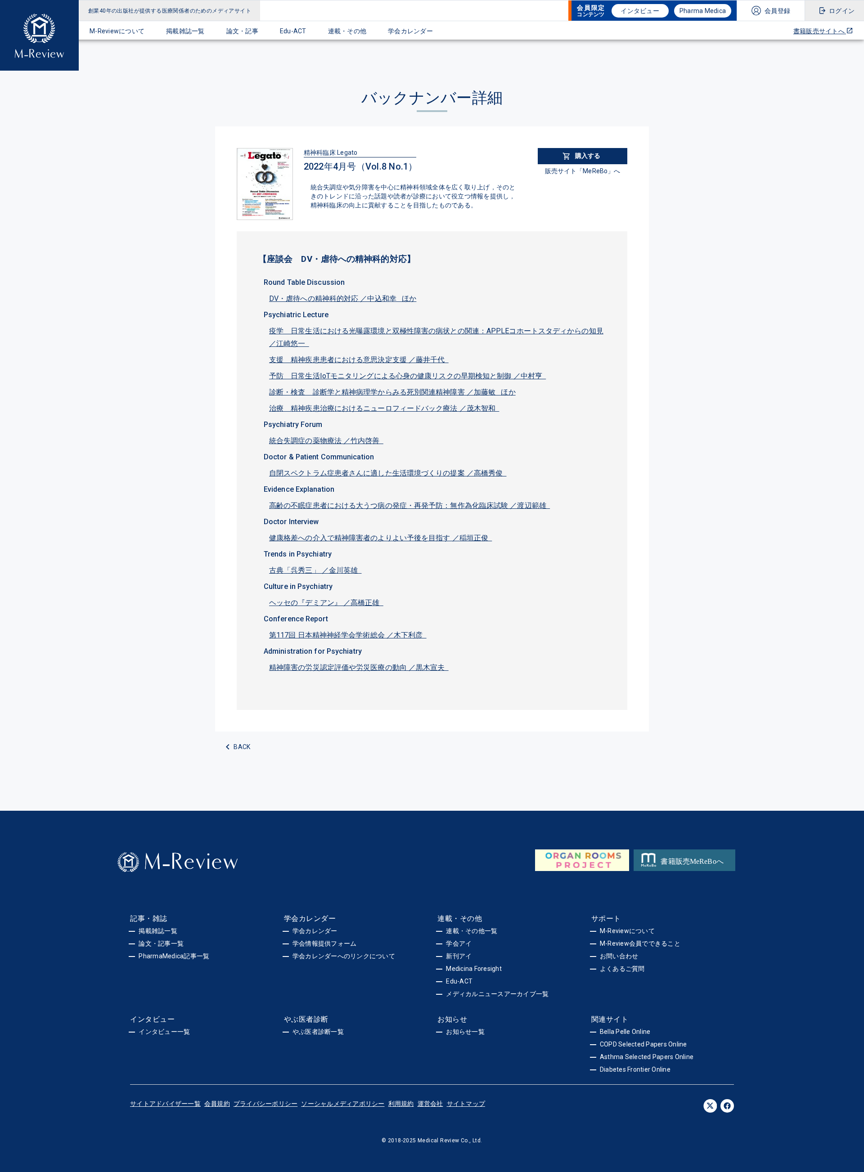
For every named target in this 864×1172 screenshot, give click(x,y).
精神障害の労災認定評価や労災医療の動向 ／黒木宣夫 (359, 667)
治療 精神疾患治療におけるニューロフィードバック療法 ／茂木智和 (384, 408)
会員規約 (217, 1103)
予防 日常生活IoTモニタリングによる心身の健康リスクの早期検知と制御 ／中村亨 (407, 376)
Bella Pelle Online (625, 1031)
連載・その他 (347, 31)
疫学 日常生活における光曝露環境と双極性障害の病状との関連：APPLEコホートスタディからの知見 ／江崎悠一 (436, 337)
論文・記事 (242, 31)
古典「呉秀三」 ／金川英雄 (315, 570)
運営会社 (430, 1103)
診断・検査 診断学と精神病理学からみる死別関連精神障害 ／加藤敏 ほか (392, 392)
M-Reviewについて (117, 31)
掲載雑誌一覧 (185, 31)
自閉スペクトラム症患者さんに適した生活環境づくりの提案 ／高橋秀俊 (388, 473)
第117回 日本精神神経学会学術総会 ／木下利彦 (348, 635)
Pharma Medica (703, 10)
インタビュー (640, 10)
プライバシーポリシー (266, 1103)
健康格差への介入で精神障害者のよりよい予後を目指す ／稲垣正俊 (380, 538)
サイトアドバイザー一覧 (165, 1103)
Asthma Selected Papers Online (646, 1056)
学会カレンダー (410, 31)
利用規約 (401, 1103)
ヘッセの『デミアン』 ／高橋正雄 (326, 602)
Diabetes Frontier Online (635, 1069)
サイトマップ (466, 1103)
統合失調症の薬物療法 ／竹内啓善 (326, 440)
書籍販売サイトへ (819, 31)
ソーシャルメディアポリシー (342, 1103)
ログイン (842, 10)
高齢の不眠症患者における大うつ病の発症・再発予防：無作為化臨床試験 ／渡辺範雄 (409, 505)
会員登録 (777, 10)
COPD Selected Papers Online (643, 1044)
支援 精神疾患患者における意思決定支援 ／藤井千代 (359, 359)
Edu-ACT (293, 31)
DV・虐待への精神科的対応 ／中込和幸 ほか (342, 298)
